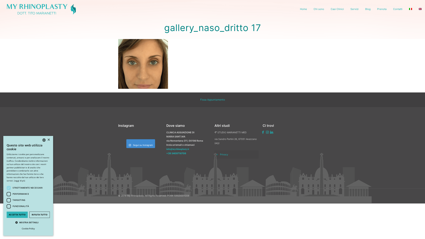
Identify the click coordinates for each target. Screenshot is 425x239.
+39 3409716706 (176, 153)
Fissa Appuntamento (212, 99)
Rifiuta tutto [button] (39, 214)
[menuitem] (410, 9)
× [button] (48, 140)
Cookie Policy (28, 228)
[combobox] (44, 140)
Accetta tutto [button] (17, 214)
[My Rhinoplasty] (41, 9)
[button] (28, 222)
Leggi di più (19, 180)
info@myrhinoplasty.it (177, 149)
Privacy (224, 154)
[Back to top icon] (404, 232)
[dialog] (28, 186)
